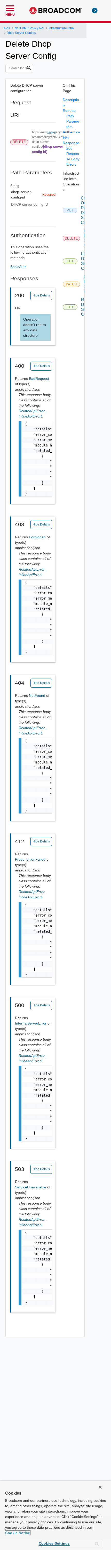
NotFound (37, 695)
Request (69, 110)
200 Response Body (73, 153)
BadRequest (39, 378)
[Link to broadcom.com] (55, 10)
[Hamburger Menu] (10, 7)
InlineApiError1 (31, 416)
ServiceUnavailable (31, 1187)
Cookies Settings (54, 1543)
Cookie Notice (17, 1533)
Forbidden (38, 537)
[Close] (100, 1487)
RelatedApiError (33, 411)
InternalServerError (31, 1023)
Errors (71, 164)
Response (71, 143)
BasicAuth (18, 267)
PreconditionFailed (30, 859)
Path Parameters (72, 121)
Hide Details (41, 295)
